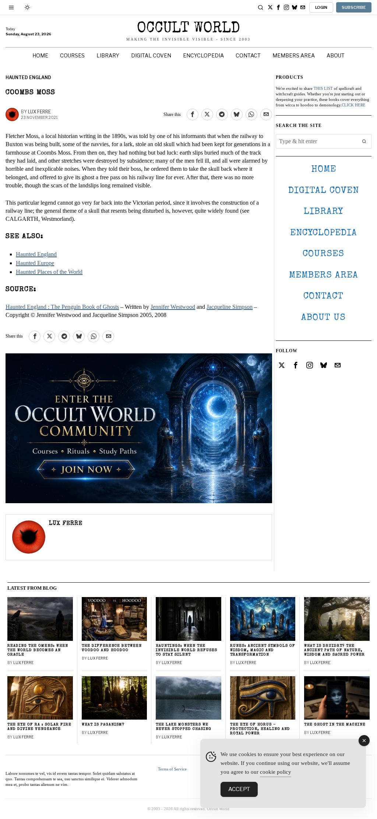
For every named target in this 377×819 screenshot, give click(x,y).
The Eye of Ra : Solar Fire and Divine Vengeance (39, 727)
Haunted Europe (35, 263)
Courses (323, 254)
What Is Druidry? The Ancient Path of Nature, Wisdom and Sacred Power (334, 650)
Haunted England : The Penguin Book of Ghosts (62, 307)
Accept (239, 789)
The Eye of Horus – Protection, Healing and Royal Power (260, 729)
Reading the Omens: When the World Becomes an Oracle (37, 650)
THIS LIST (323, 88)
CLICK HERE (354, 105)
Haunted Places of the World (49, 272)
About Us (323, 317)
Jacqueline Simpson (230, 307)
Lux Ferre (39, 111)
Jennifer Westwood (173, 307)
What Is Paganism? (103, 725)
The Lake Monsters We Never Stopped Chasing (183, 727)
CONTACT (323, 296)
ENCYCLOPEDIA (323, 233)
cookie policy (275, 772)
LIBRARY (323, 211)
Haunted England (28, 77)
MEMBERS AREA (323, 275)
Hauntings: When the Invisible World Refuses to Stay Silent (186, 650)
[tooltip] (270, 7)
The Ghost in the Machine (335, 725)
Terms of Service (172, 769)
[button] (364, 141)
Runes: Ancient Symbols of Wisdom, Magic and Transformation (262, 650)
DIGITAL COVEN (323, 190)
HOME (323, 169)
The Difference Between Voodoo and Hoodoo (112, 648)
